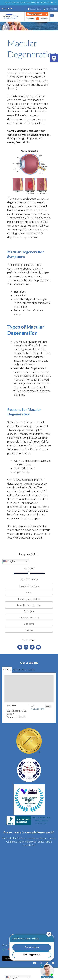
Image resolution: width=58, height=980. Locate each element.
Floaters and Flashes (29, 598)
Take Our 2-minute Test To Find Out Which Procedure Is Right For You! (28, 2)
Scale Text (29, 568)
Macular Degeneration (29, 604)
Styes (29, 592)
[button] (54, 58)
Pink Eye (29, 629)
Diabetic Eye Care (29, 617)
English (11, 561)
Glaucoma (29, 623)
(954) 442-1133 (51, 9)
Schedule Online (35, 9)
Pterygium (29, 611)
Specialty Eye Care (29, 586)
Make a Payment (34, 14)
